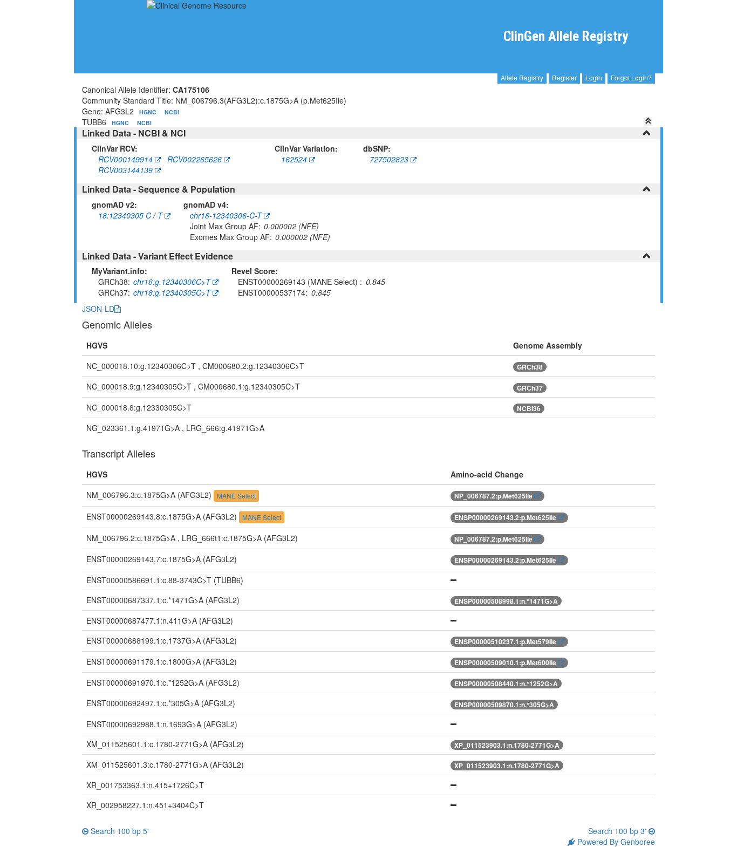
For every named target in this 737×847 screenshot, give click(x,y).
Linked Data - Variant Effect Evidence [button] (157, 256)
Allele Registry (522, 77)
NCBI (172, 112)
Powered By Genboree (615, 841)
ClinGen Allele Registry (565, 36)
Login (593, 77)
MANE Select (236, 495)
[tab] (369, 133)
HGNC (148, 112)
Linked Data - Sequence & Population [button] (158, 189)
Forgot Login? (631, 77)
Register (564, 77)
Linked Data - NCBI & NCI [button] (134, 133)
